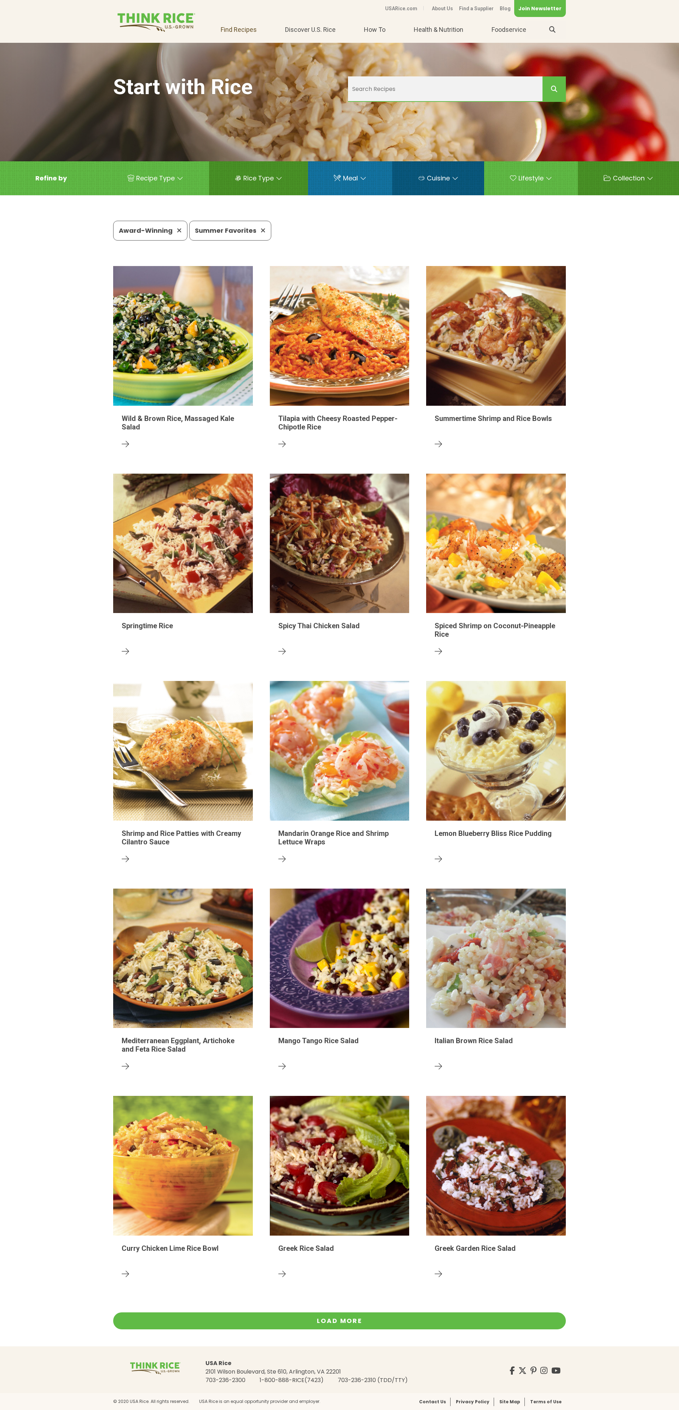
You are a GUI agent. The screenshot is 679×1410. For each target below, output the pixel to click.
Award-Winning (146, 230)
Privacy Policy (472, 1402)
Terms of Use (546, 1402)
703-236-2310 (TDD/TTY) (373, 1380)
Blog (505, 8)
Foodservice (509, 29)
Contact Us (432, 1402)
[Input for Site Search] (552, 29)
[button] (51, 178)
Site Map (509, 1402)
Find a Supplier (476, 8)
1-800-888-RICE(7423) (292, 1380)
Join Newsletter (540, 8)
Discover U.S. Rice (310, 29)
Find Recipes (239, 29)
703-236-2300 (225, 1380)
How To (374, 29)
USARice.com (401, 8)
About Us (442, 8)
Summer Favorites (226, 230)
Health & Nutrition (438, 29)
